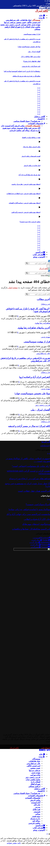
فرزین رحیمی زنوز (42, 405)
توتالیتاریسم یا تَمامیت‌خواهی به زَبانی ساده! (29, 509)
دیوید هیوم (36, 816)
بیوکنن (37, 814)
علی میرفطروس (43, 353)
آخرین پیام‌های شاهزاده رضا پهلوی (34, 327)
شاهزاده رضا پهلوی (42, 323)
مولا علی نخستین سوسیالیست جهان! (29, 46)
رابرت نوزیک (35, 818)
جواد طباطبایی (34, 761)
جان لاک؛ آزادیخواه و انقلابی (37, 519)
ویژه (41, 18)
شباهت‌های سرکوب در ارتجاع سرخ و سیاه (29, 478)
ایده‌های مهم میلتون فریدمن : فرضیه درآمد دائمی (25, 212)
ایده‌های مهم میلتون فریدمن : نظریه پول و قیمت (26, 184)
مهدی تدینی (45, 337)
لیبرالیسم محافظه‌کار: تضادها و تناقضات (31, 529)
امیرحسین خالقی (33, 766)
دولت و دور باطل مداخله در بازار (30, 56)
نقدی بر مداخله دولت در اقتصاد (31, 137)
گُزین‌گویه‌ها (46, 442)
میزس (37, 807)
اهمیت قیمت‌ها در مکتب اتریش (31, 156)
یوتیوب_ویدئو (38, 257)
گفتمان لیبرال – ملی (34, 51)
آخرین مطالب (43, 299)
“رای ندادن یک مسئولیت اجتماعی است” (31, 466)
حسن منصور (35, 768)
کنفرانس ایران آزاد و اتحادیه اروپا (34, 377)
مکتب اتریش (35, 800)
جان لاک (37, 805)
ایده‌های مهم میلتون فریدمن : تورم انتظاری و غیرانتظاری (23, 193)
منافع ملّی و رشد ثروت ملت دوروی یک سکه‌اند (26, 76)
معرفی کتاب (38, 254)
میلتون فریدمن (34, 823)
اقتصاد (40, 119)
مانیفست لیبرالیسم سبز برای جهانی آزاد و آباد (28, 514)
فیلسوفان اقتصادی (36, 123)
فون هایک (36, 809)
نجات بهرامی (35, 775)
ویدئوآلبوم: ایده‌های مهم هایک (36, 524)
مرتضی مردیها (34, 770)
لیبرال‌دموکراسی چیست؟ (38, 504)
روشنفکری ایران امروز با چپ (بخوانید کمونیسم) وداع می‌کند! (22, 71)
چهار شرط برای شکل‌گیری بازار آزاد (29, 175)
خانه (41, 15)
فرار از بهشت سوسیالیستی (31, 34)
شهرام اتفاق (35, 784)
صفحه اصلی (12, 288)
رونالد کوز (36, 821)
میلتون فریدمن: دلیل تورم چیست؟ (30, 222)
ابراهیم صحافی (34, 786)
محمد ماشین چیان (33, 779)
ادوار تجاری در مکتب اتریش (32, 165)
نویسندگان (36, 759)
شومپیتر (37, 812)
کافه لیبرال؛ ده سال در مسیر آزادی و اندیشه (29, 426)
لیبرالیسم (39, 252)
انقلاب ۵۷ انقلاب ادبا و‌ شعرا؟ (31, 61)
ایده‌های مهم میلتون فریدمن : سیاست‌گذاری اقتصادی (24, 203)
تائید (19, 843)
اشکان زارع (35, 782)
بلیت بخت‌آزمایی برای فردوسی (31, 66)
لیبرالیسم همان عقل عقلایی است (34, 491)
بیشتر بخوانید (12, 843)
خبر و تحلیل (38, 117)
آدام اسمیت (35, 802)
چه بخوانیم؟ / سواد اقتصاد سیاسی (26, 121)
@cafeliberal (45, 446)
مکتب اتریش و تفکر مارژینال (31, 147)
